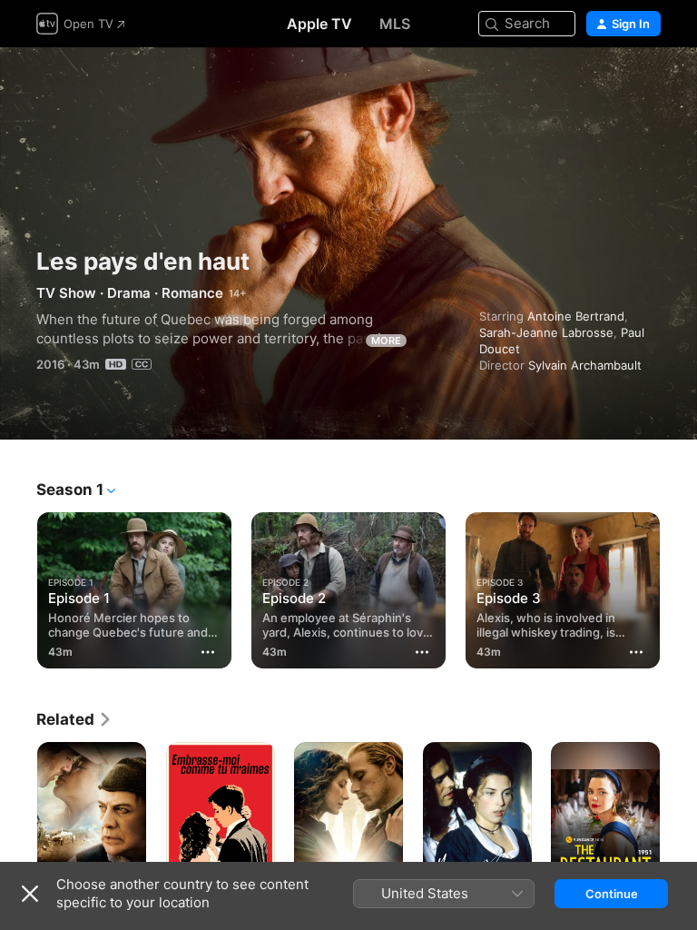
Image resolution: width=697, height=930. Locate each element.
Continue (611, 893)
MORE (386, 340)
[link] (74, 719)
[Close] (30, 893)
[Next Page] (679, 587)
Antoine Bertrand (575, 316)
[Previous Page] (18, 587)
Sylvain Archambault (585, 365)
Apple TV (319, 24)
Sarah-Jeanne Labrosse (546, 332)
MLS (394, 24)
